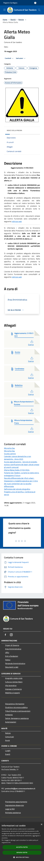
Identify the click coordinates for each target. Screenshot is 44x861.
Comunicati (9, 736)
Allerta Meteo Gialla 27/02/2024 (16, 470)
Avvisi (7, 740)
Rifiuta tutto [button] (22, 853)
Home (5, 19)
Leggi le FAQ (10, 809)
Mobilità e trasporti (12, 692)
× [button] (41, 824)
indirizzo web (17, 221)
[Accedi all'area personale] (35, 3)
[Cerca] (39, 10)
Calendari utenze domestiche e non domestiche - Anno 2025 (17, 457)
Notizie (21, 19)
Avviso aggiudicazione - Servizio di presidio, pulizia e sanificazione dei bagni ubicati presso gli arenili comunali (21, 464)
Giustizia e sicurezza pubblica (16, 707)
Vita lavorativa (10, 685)
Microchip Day (9, 448)
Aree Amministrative (13, 649)
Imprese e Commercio (13, 689)
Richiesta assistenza (13, 812)
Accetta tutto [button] (22, 847)
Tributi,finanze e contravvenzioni (17, 711)
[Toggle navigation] (4, 9)
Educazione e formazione (14, 703)
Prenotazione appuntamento (16, 801)
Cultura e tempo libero (13, 681)
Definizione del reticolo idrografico (17, 489)
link (9, 842)
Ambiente (9, 714)
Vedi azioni (19, 58)
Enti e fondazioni (11, 656)
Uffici (7, 652)
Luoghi (7, 750)
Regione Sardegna (10, 2)
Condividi (8, 58)
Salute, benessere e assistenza (17, 718)
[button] (22, 857)
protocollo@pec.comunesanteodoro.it (20, 788)
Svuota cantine (10, 453)
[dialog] (22, 841)
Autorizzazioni (10, 722)
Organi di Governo (12, 645)
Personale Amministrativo (15, 663)
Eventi (7, 754)
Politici (7, 659)
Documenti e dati (11, 667)
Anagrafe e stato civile (13, 678)
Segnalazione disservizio (14, 805)
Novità (13, 19)
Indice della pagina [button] (14, 130)
